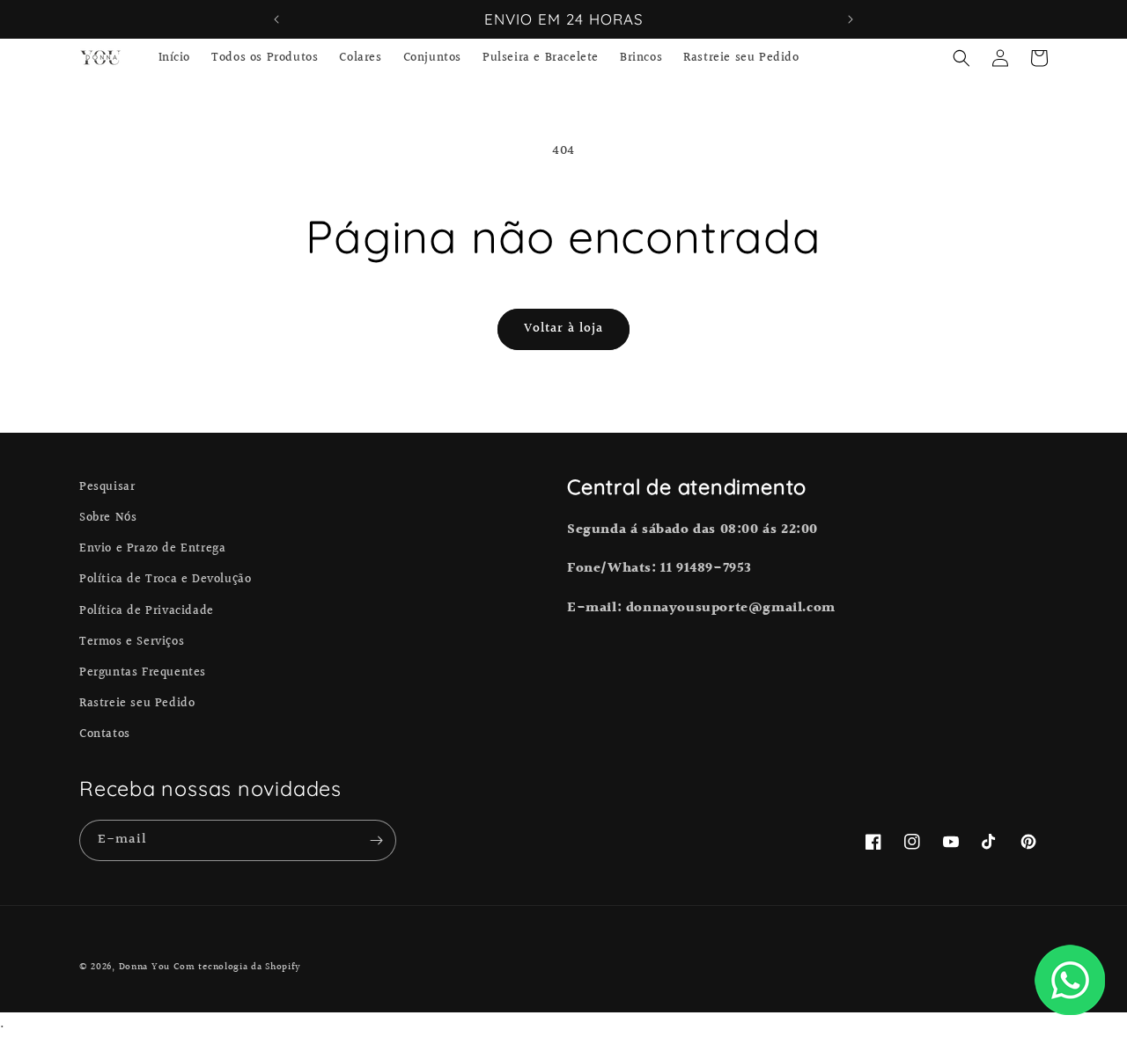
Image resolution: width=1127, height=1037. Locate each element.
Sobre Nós (107, 518)
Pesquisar (107, 487)
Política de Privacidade (146, 611)
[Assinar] (376, 840)
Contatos (104, 734)
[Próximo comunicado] (850, 19)
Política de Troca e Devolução (165, 579)
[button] (961, 58)
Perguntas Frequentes (142, 673)
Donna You (144, 967)
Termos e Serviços (131, 642)
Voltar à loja (563, 328)
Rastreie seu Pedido (137, 703)
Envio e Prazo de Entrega (152, 549)
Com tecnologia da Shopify (237, 967)
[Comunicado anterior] (276, 19)
